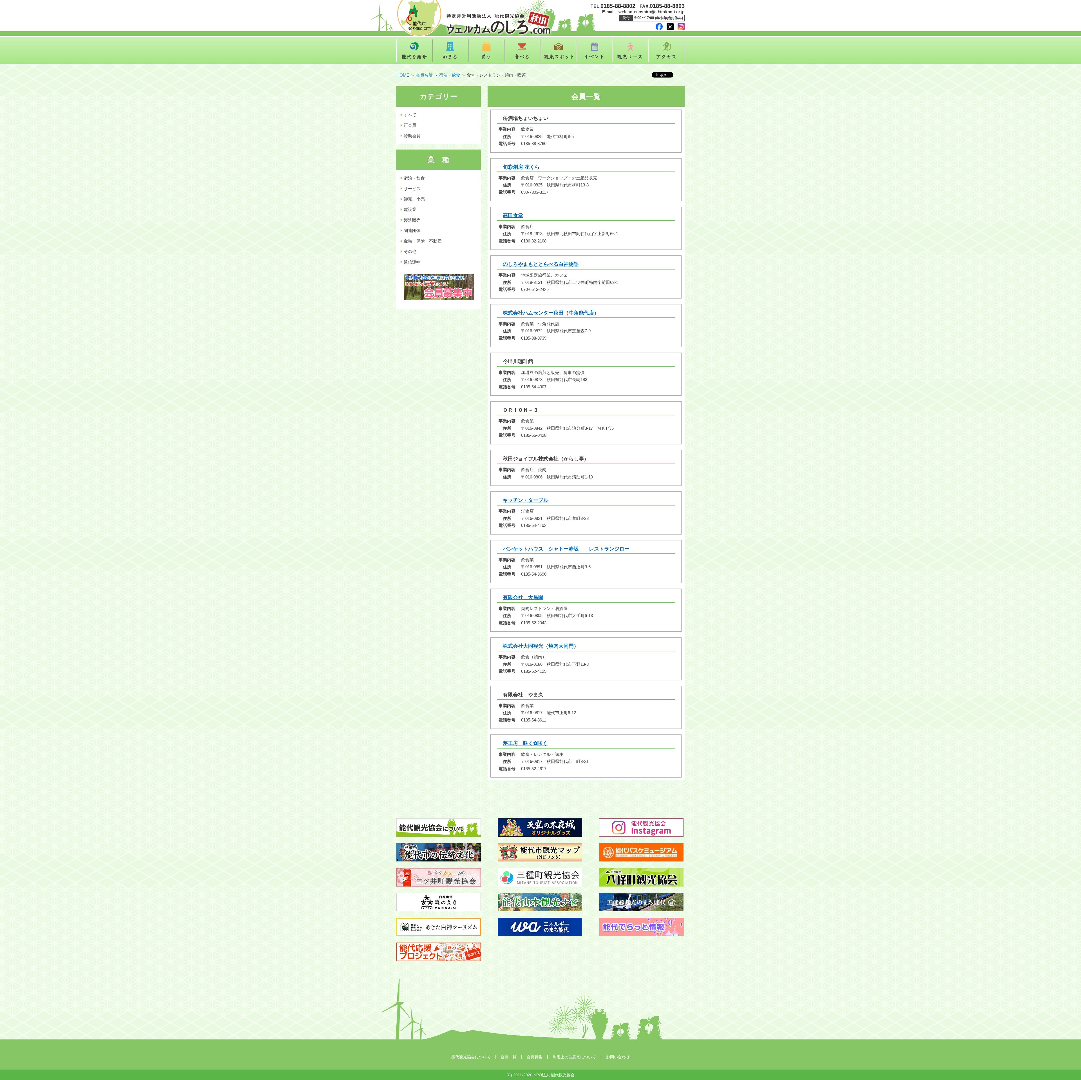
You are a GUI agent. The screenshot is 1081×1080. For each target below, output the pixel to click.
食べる (522, 50)
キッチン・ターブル (525, 500)
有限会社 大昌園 (523, 597)
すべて (410, 114)
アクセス (667, 50)
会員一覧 (509, 1057)
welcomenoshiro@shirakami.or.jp (651, 11)
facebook (659, 26)
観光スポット (558, 50)
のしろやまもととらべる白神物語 (541, 264)
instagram (681, 26)
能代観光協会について (471, 1057)
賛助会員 (412, 135)
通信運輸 (412, 262)
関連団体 (412, 230)
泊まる (450, 50)
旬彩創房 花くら (521, 167)
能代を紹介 (414, 50)
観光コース (631, 50)
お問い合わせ (618, 1057)
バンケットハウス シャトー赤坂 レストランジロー (569, 549)
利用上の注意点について (574, 1057)
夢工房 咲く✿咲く (525, 743)
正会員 (410, 125)
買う (486, 50)
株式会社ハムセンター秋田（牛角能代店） (551, 313)
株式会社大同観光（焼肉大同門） (541, 646)
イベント (595, 50)
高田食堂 (513, 215)
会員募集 (534, 1057)
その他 (410, 251)
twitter (670, 26)
